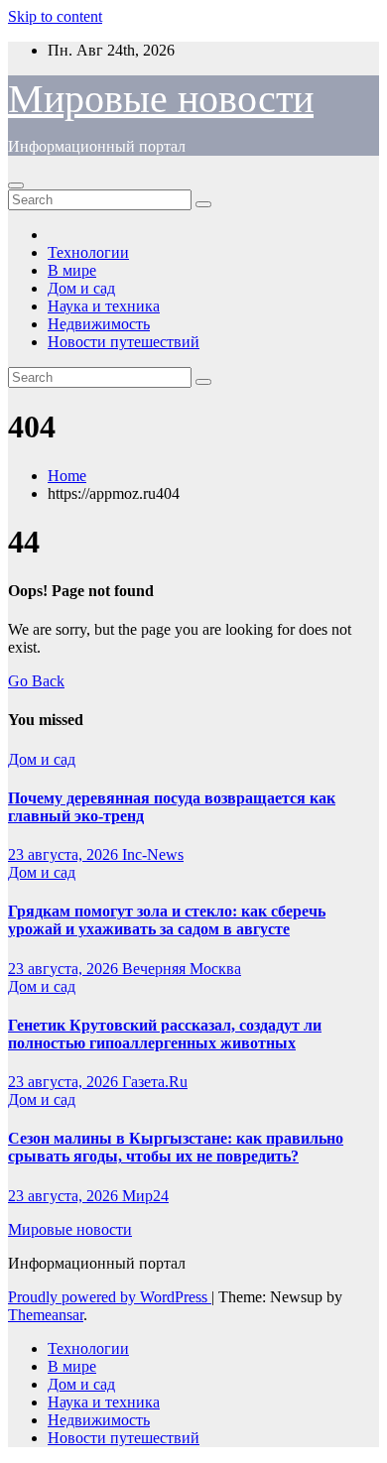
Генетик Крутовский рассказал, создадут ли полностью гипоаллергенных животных (165, 1034)
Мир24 (145, 1195)
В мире (72, 270)
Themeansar (45, 1314)
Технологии (88, 252)
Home (67, 475)
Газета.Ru (155, 1081)
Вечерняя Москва (181, 968)
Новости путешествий (123, 341)
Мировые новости (161, 98)
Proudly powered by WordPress (109, 1296)
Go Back (36, 680)
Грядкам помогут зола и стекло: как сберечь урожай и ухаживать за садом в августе (166, 920)
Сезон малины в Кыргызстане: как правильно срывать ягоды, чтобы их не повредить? (175, 1147)
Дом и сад (81, 288)
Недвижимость (99, 323)
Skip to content (55, 16)
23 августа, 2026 (65, 854)
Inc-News (153, 854)
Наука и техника (104, 306)
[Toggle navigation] (16, 185)
